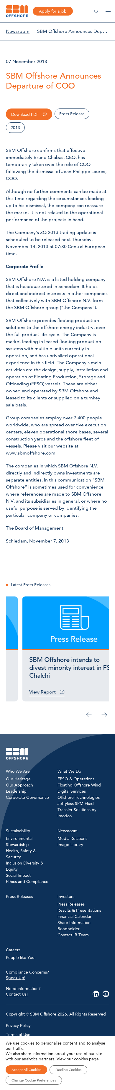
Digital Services (72, 791)
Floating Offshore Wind (79, 785)
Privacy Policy (18, 1025)
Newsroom (17, 31)
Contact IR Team (73, 935)
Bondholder (69, 928)
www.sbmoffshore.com (30, 453)
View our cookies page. (78, 1059)
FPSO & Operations (76, 779)
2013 (15, 127)
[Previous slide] (89, 715)
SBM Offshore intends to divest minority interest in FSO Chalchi (56, 667)
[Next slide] (104, 715)
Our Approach (19, 785)
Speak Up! (15, 977)
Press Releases (71, 904)
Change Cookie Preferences (34, 1080)
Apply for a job (53, 11)
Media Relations (72, 838)
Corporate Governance (27, 797)
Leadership (16, 791)
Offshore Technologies (79, 797)
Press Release (72, 113)
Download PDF (25, 114)
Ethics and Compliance (27, 881)
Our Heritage (18, 779)
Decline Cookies (68, 1069)
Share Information (74, 922)
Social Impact (18, 875)
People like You (20, 957)
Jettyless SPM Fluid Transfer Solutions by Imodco (77, 809)
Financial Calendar (74, 916)
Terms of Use (18, 1034)
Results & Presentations (79, 910)
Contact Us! (17, 994)
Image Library (70, 844)
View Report (26, 692)
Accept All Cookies (26, 1069)
